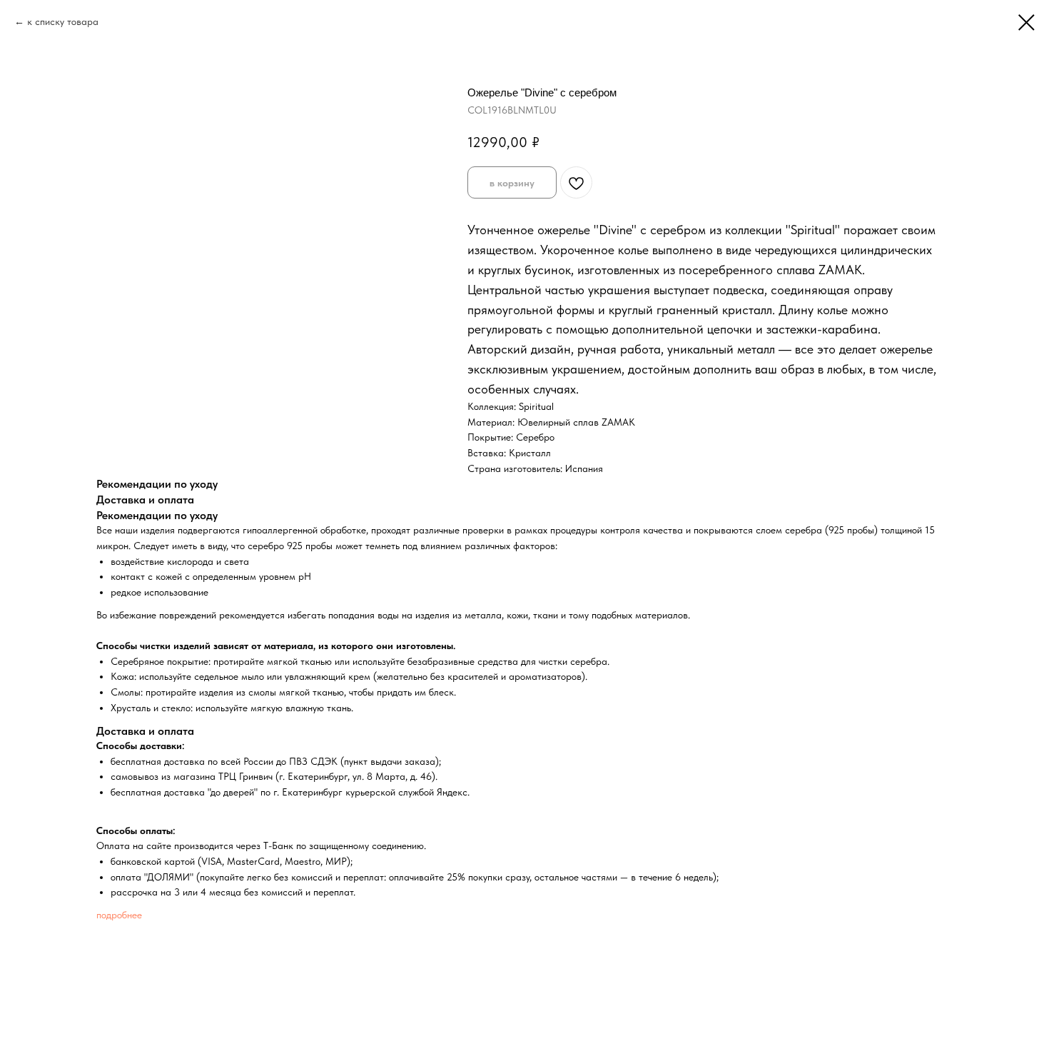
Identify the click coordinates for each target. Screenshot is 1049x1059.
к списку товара (62, 21)
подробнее (119, 914)
